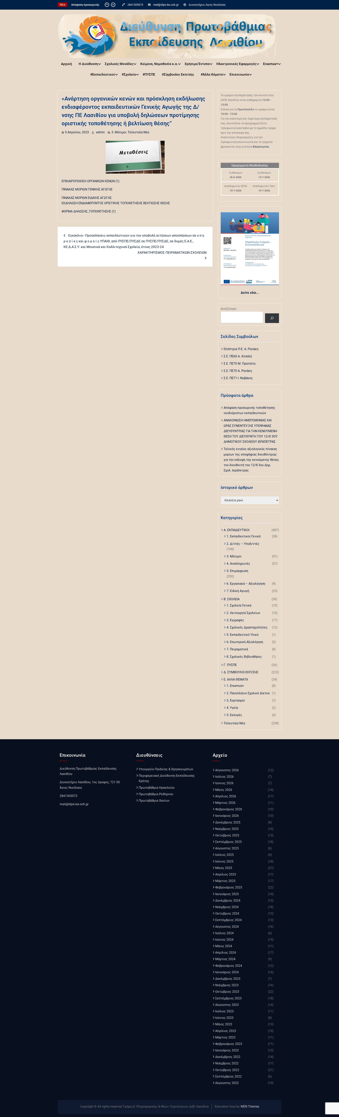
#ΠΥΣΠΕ (149, 74)
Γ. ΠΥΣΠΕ (230, 665)
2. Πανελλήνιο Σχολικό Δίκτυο (248, 693)
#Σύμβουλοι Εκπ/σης (178, 74)
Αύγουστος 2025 (227, 848)
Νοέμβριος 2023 (227, 985)
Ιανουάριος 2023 (227, 1050)
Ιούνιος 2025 (224, 861)
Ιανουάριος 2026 (227, 816)
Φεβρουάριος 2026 (228, 809)
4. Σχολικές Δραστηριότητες (247, 627)
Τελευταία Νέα (138, 132)
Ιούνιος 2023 (224, 1018)
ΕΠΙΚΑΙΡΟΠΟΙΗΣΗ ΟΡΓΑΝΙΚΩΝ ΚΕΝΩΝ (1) (90, 181)
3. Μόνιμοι (118, 132)
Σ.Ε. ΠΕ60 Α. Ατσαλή (238, 356)
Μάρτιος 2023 (225, 1037)
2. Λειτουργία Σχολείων (243, 613)
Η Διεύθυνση (88, 64)
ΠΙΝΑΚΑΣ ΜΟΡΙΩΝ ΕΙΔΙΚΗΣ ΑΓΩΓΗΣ (87, 198)
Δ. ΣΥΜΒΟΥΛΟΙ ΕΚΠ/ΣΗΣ (241, 672)
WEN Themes (250, 1106)
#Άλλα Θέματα (212, 74)
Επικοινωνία (239, 74)
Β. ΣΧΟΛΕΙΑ (232, 599)
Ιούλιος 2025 (224, 855)
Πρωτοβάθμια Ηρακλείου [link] (157, 787)
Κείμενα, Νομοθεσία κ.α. (159, 64)
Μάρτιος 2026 (225, 803)
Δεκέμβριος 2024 (227, 900)
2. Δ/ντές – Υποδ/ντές (243, 544)
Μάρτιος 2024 (225, 959)
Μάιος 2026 (223, 790)
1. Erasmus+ (235, 686)
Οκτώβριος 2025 (227, 835)
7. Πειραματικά (237, 649)
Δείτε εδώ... (250, 293)
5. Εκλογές (234, 715)
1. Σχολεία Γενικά (239, 605)
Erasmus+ (270, 64)
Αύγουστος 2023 (227, 1005)
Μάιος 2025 (223, 868)
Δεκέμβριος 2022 (227, 1057)
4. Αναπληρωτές (238, 563)
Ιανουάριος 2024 (227, 972)
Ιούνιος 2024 (224, 939)
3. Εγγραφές (235, 620)
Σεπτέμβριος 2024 (228, 920)
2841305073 (135, 4)
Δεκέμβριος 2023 (227, 979)
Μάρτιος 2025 (225, 881)
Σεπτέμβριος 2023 (228, 998)
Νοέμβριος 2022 (227, 1063)
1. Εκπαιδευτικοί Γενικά (244, 536)
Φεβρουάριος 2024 (228, 966)
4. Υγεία (232, 708)
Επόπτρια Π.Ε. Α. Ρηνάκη (241, 349)
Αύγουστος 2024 (227, 927)
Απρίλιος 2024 (225, 952)
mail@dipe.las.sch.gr (166, 4)
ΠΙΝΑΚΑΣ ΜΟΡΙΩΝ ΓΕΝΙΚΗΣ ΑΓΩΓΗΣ (87, 189)
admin (100, 132)
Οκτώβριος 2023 (227, 991)
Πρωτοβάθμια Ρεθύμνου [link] (156, 794)
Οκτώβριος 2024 (227, 913)
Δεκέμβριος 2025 (227, 822)
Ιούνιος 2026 (224, 783)
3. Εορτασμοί (236, 700)
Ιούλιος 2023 (224, 1011)
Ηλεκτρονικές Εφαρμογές (236, 64)
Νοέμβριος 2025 (227, 829)
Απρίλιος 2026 (225, 796)
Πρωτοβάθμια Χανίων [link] (154, 800)
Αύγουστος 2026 (227, 770)
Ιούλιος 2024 (224, 933)
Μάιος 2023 (223, 1024)
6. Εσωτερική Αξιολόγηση (245, 642)
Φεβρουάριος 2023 (228, 1044)
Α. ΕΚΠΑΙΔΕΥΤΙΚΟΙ (236, 530)
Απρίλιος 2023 (225, 1031)
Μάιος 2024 (223, 946)
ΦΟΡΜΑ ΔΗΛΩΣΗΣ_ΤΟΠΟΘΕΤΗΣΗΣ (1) (89, 211)
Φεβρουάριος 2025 (228, 887)
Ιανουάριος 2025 (227, 894)
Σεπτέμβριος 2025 (228, 842)
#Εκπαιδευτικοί (102, 74)
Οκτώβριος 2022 (227, 1070)
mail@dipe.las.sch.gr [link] (74, 804)
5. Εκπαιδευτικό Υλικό (243, 635)
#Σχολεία (129, 74)
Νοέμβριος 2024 (227, 907)
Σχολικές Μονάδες (119, 64)
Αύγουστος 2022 (227, 1083)
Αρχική (66, 64)
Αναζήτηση (228, 309)
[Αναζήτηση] (272, 318)
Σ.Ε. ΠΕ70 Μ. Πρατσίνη (239, 363)
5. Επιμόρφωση (237, 571)
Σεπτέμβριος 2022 (228, 1076)
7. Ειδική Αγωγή (238, 591)
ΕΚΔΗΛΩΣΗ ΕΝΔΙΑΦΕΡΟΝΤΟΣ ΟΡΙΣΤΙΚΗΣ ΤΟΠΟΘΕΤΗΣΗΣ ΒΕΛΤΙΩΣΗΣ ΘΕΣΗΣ (116, 203)
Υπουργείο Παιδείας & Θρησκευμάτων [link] (166, 769)
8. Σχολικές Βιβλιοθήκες (244, 657)
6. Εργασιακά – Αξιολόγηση (246, 583)
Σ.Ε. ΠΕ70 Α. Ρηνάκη (238, 371)
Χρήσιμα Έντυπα (197, 64)
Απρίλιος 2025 (225, 874)
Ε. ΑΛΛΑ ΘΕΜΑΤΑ (236, 679)
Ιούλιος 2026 (224, 777)
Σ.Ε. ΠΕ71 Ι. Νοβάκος (238, 378)
